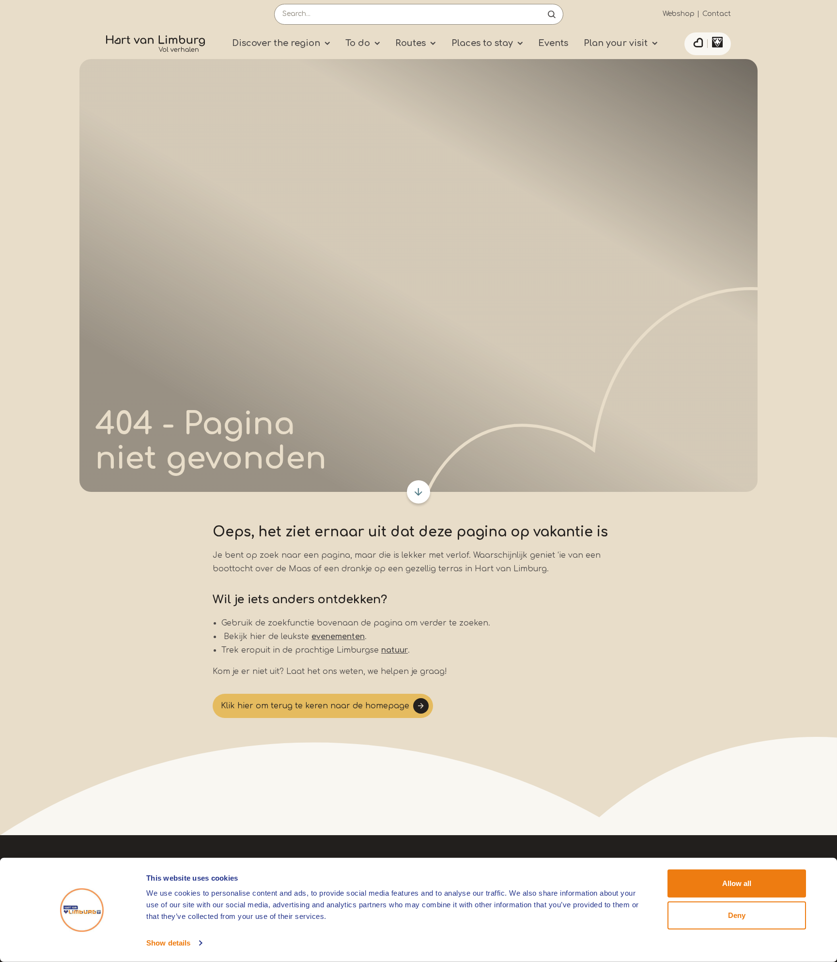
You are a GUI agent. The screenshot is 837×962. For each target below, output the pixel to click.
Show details (168, 943)
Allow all (736, 883)
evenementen (338, 636)
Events (553, 43)
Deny (736, 915)
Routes (410, 43)
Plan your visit (616, 43)
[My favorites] (698, 44)
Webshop (679, 13)
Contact (716, 13)
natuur (394, 650)
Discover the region (276, 43)
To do (357, 43)
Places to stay (482, 43)
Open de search (551, 14)
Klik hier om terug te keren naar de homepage (315, 706)
